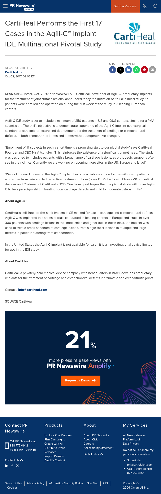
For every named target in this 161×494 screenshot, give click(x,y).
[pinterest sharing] (144, 70)
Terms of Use (13, 483)
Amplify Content (54, 460)
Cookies (12, 487)
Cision (135, 487)
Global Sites (92, 454)
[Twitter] (17, 465)
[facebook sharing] (112, 70)
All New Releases (134, 435)
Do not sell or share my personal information (138, 452)
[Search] (155, 6)
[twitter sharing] (120, 71)
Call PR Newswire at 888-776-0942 (23, 443)
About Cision (92, 439)
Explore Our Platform (57, 435)
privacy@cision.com (139, 464)
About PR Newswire (96, 435)
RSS (105, 483)
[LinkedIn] (7, 465)
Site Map (92, 483)
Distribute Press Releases (54, 450)
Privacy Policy (35, 483)
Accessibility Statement (98, 448)
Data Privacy (131, 443)
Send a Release (125, 6)
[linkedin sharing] (128, 70)
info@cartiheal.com (32, 289)
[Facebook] (12, 465)
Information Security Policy (66, 483)
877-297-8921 (135, 473)
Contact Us (12, 460)
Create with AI (53, 443)
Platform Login (132, 439)
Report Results (54, 456)
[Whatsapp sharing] (136, 70)
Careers (89, 443)
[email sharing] (152, 70)
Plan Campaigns (54, 439)
